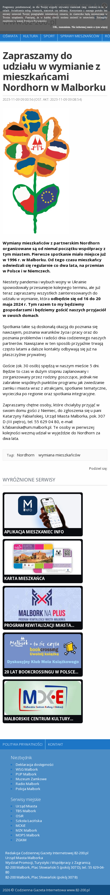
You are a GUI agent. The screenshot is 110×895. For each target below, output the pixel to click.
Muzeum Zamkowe (31, 779)
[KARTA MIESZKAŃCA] (42, 573)
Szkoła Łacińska (29, 820)
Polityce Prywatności (35, 20)
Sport (49, 36)
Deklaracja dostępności (34, 764)
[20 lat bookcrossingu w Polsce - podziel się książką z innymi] (42, 666)
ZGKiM (21, 839)
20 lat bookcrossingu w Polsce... (41, 672)
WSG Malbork (27, 769)
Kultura (30, 36)
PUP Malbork (26, 774)
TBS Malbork (26, 810)
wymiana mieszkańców (59, 454)
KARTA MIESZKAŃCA (24, 578)
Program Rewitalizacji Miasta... (39, 625)
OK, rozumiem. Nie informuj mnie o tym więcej (80, 27)
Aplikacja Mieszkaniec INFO (34, 531)
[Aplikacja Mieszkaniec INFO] (42, 526)
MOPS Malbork (28, 835)
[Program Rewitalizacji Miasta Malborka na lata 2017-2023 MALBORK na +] (42, 620)
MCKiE (21, 825)
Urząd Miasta (26, 806)
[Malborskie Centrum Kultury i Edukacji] (42, 713)
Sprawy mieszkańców (79, 36)
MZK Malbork (26, 830)
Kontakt (55, 744)
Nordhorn (25, 454)
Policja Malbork (28, 788)
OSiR (19, 816)
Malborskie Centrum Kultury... (38, 718)
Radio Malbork (27, 783)
